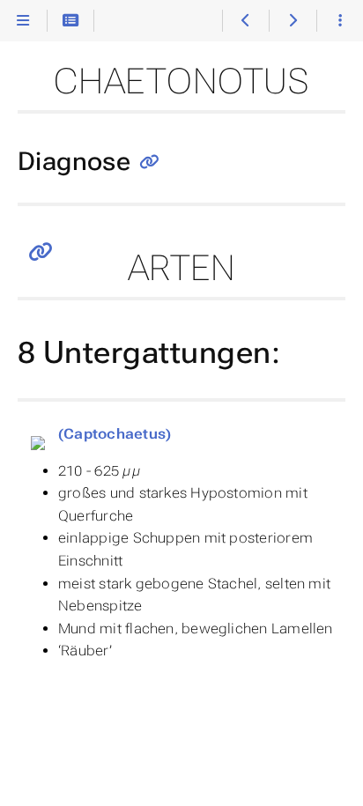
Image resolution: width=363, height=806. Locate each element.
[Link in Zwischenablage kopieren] (149, 163)
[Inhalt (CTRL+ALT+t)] (71, 21)
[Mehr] (339, 21)
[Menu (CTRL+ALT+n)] (23, 21)
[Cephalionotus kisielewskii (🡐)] (245, 21)
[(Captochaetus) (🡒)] (292, 21)
